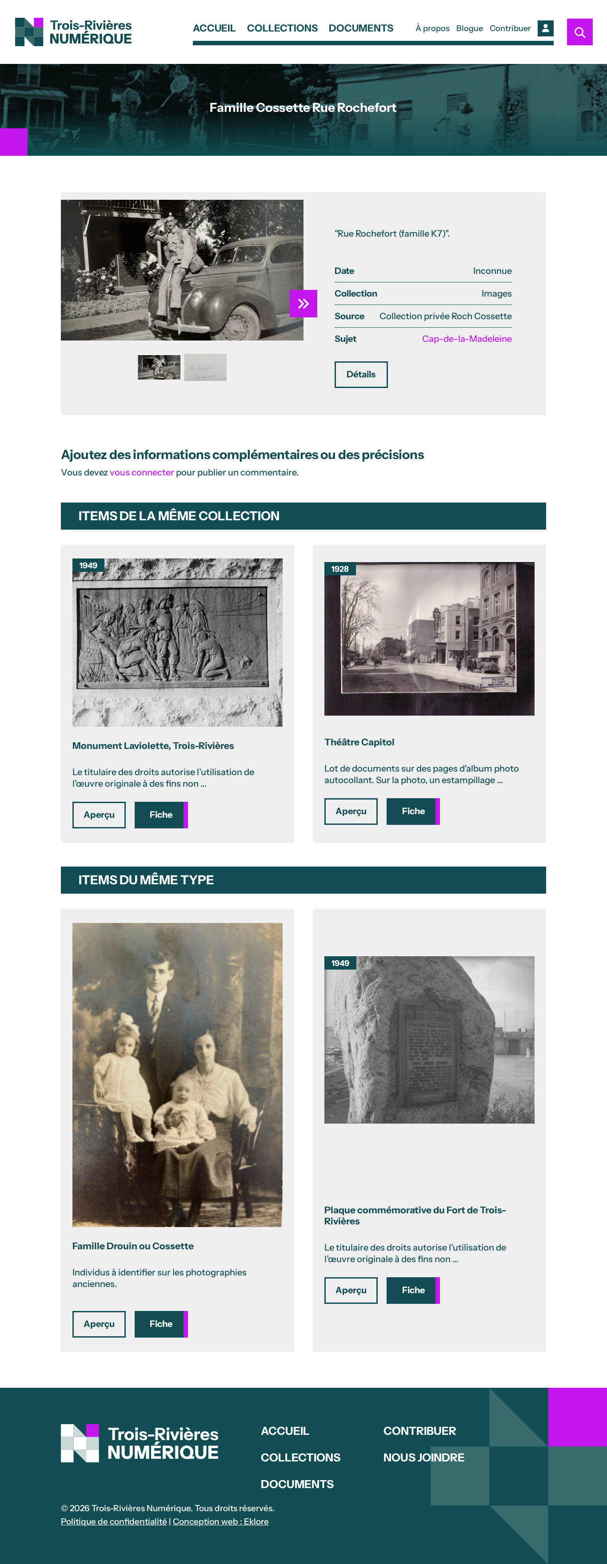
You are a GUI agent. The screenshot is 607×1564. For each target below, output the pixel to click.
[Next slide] (289, 270)
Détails (361, 374)
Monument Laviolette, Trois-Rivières (153, 745)
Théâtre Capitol (359, 742)
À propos (432, 28)
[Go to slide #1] (159, 368)
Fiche (161, 814)
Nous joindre (424, 1457)
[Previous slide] (74, 270)
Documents (361, 29)
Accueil (214, 29)
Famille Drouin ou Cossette (133, 1245)
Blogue (469, 28)
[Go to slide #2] (205, 368)
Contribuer (510, 28)
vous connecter (142, 472)
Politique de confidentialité (114, 1521)
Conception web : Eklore (221, 1521)
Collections (282, 29)
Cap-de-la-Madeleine (467, 338)
